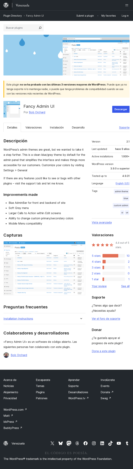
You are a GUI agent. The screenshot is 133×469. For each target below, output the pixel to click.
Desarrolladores (78, 392)
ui (122, 212)
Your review (99, 286)
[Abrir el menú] (127, 5)
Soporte (124, 127)
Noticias (8, 386)
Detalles (12, 127)
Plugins (40, 392)
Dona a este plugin (104, 351)
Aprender (74, 380)
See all (125, 286)
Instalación (57, 127)
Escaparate (43, 380)
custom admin (121, 205)
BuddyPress (12, 428)
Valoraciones (33, 127)
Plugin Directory (12, 15)
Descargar (120, 109)
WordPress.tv (78, 398)
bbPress (10, 421)
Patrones (41, 398)
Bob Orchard (37, 112)
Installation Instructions (18, 318)
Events (105, 386)
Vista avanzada (102, 222)
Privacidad (10, 398)
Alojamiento (10, 392)
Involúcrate (108, 380)
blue (126, 198)
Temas (40, 386)
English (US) (123, 183)
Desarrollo (78, 127)
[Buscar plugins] (40, 27)
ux (127, 212)
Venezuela (18, 443)
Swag (106, 398)
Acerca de (9, 380)
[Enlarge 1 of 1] (80, 246)
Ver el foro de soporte (106, 318)
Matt (8, 415)
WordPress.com (15, 409)
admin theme (121, 191)
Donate (107, 392)
